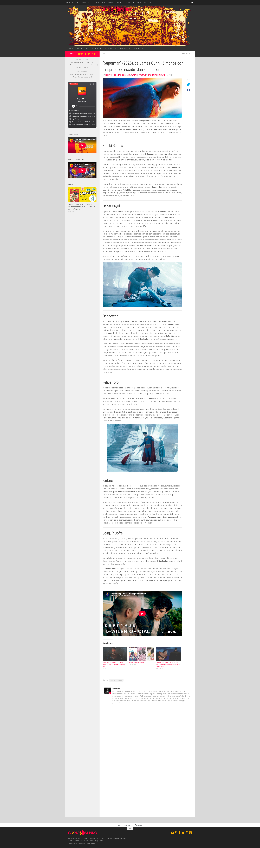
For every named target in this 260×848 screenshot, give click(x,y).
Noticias (95, 2)
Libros (128, 2)
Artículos (147, 2)
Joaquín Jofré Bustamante (156, 75)
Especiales (137, 48)
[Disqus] (147, 735)
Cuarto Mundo (87, 838)
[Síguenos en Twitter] (89, 54)
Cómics (68, 2)
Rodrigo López (98, 841)
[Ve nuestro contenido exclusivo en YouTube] (79, 54)
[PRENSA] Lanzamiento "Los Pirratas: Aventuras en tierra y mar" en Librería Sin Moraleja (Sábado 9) (81, 206)
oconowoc (108, 75)
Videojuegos (120, 2)
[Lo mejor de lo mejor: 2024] (141, 654)
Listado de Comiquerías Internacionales (105, 48)
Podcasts (136, 2)
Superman (120, 680)
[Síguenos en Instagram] (92, 54)
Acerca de (138, 825)
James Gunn (113, 680)
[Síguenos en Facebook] (85, 54)
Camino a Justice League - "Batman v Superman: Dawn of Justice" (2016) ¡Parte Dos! (114, 664)
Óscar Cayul (126, 75)
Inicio (118, 825)
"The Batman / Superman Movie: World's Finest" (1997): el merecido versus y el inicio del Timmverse (168, 664)
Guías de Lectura (125, 48)
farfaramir (142, 75)
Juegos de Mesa (107, 2)
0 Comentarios (186, 54)
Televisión (84, 2)
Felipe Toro (134, 75)
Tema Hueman (91, 843)
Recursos (127, 825)
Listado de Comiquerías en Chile (78, 48)
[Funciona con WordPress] (76, 843)
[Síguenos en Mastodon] (82, 54)
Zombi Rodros (117, 75)
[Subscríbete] (95, 54)
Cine (77, 2)
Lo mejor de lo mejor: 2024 (136, 662)
